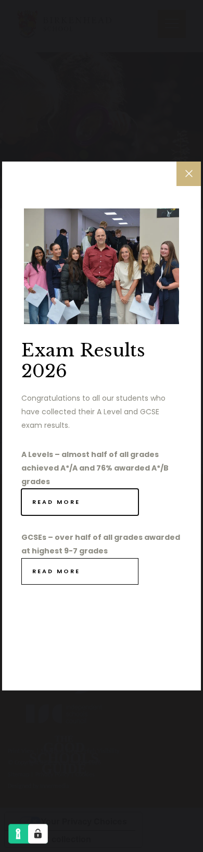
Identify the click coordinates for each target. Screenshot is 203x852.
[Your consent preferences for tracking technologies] (38, 834)
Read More (56, 502)
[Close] (188, 174)
